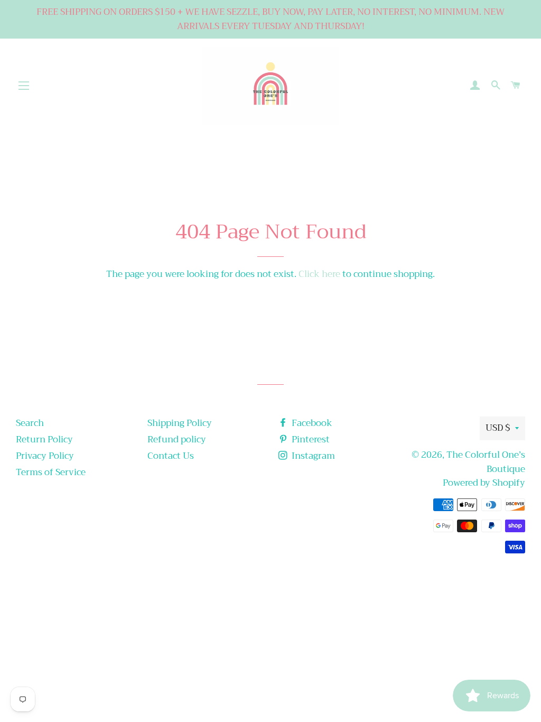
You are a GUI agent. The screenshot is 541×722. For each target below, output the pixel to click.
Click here (319, 274)
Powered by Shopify (484, 482)
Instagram (312, 456)
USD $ (498, 428)
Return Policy (44, 439)
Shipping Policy (179, 423)
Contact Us (170, 456)
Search (30, 423)
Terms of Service (51, 472)
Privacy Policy (45, 456)
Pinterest (310, 439)
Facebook (311, 423)
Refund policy (176, 439)
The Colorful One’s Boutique (485, 462)
